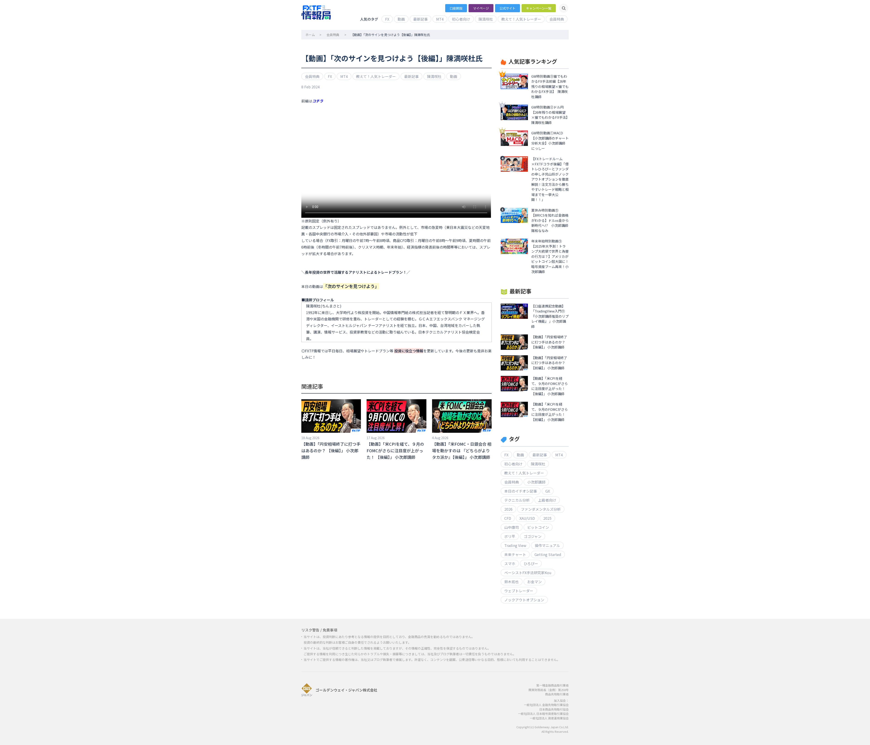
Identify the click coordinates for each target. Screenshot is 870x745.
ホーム (310, 34)
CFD (507, 518)
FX (387, 19)
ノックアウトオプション (524, 599)
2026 (508, 509)
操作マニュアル (547, 545)
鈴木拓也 (511, 581)
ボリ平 (509, 536)
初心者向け (461, 19)
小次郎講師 (536, 482)
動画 (401, 19)
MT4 (440, 19)
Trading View (515, 545)
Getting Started (547, 554)
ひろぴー (531, 563)
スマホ (509, 563)
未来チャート (515, 554)
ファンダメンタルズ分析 (541, 509)
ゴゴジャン (532, 536)
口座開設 (456, 8)
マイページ (481, 8)
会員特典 (556, 19)
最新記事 (420, 19)
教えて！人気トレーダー (521, 19)
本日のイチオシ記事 (520, 491)
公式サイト (507, 8)
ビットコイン (538, 527)
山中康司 (511, 527)
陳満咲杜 (485, 19)
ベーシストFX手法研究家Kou (527, 572)
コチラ (317, 101)
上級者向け (547, 500)
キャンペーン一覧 (538, 8)
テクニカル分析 (517, 500)
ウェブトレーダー (518, 590)
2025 (547, 518)
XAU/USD (527, 518)
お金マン (534, 581)
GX (547, 491)
